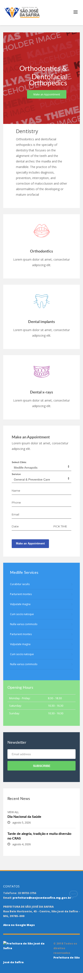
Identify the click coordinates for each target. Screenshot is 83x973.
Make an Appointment (30, 543)
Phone (16, 502)
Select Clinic (19, 462)
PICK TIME (60, 526)
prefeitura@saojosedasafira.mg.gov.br (42, 898)
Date (15, 526)
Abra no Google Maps (19, 925)
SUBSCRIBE (41, 766)
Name (16, 490)
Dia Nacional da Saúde (24, 816)
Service (16, 474)
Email (15, 514)
